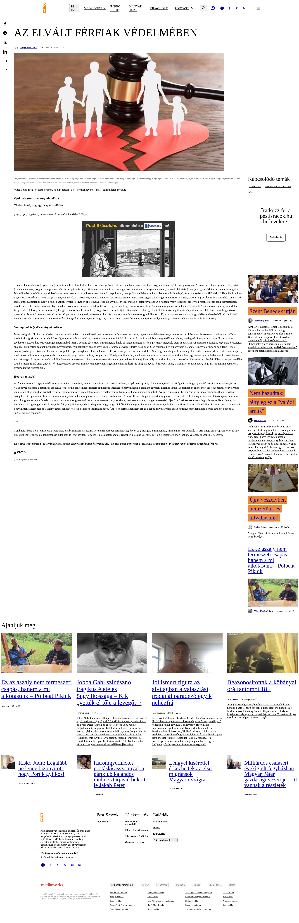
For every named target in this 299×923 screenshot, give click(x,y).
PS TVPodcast (160, 821)
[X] (236, 8)
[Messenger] (5, 33)
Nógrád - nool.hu (191, 901)
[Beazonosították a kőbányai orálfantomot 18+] (262, 653)
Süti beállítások (162, 840)
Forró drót (115, 8)
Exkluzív (99, 794)
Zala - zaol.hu (228, 905)
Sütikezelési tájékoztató (136, 830)
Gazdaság (162, 885)
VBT (41, 47)
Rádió (232, 885)
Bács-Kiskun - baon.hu (118, 892)
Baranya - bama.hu (116, 897)
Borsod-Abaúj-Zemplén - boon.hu (122, 905)
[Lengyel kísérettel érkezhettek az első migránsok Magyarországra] (159, 762)
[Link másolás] (5, 70)
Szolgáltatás (215, 885)
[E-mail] (5, 61)
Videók (156, 827)
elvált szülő (255, 187)
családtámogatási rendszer (278, 187)
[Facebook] (229, 8)
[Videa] (222, 8)
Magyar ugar (135, 8)
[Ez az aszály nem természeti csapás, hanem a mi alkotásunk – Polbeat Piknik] (273, 593)
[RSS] (244, 8)
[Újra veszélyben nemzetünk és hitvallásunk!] (273, 478)
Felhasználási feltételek (136, 836)
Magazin (180, 885)
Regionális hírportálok (122, 885)
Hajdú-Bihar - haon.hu (155, 905)
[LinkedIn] (5, 52)
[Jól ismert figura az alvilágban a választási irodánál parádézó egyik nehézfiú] (187, 653)
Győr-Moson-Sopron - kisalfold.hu (160, 901)
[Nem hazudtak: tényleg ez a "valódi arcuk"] (273, 371)
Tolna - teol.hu (228, 892)
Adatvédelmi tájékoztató (131, 822)
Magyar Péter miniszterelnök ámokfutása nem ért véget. (271, 535)
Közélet (145, 885)
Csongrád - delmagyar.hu (119, 909)
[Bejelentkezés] (213, 8)
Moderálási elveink (134, 842)
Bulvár (196, 885)
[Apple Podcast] (79, 865)
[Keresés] (203, 8)
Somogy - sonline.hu (193, 905)
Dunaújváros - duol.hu (155, 892)
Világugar (159, 8)
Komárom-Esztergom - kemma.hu (197, 897)
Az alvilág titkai (27, 783)
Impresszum (103, 821)
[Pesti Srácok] (54, 8)
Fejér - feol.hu (152, 897)
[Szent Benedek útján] (273, 289)
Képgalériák (159, 833)
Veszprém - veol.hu (230, 901)
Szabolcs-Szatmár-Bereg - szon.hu (198, 909)
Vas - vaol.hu (228, 897)
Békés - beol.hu (115, 901)
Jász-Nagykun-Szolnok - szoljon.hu (198, 892)
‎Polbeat (279, 611)
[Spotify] (72, 865)
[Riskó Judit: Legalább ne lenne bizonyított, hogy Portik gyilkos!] (8, 762)
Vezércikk (277, 321)
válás (251, 192)
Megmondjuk (95, 8)
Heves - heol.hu (153, 909)
